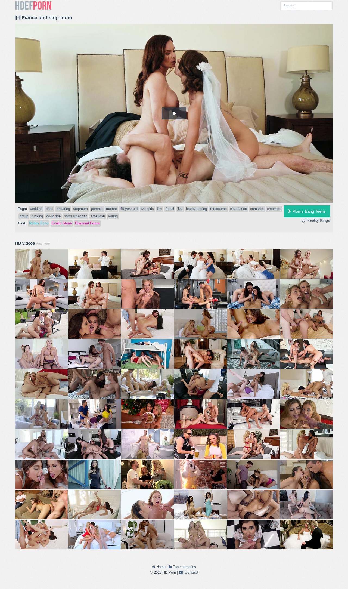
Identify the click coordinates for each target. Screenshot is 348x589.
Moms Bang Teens (308, 211)
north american (75, 216)
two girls (147, 209)
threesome (218, 209)
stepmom (80, 209)
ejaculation (238, 209)
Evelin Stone (62, 223)
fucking (37, 216)
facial (170, 209)
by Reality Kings (315, 220)
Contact (190, 572)
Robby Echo (38, 223)
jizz (180, 209)
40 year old (129, 209)
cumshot (257, 209)
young (113, 216)
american (98, 216)
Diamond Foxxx (87, 223)
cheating (63, 209)
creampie (274, 209)
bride (49, 209)
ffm (159, 209)
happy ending (196, 209)
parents (97, 209)
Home (160, 567)
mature (111, 209)
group (24, 216)
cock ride (53, 216)
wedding (36, 209)
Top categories (184, 567)
